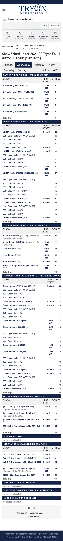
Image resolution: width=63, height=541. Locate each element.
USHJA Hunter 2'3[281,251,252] (17, 151)
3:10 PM (50, 388)
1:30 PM (46, 261)
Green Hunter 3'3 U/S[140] (15, 369)
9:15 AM (46, 413)
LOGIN (44, 26)
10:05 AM (46, 167)
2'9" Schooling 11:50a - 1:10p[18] (18, 98)
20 (60, 351)
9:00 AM (46, 147)
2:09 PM (46, 198)
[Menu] (4, 9)
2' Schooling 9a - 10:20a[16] (15, 85)
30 (56, 261)
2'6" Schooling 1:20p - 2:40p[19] (17, 105)
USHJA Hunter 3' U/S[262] (14, 388)
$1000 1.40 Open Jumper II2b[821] (18, 408)
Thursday (38, 65)
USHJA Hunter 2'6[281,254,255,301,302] (20, 173)
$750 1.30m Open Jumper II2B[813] (19, 414)
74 (56, 468)
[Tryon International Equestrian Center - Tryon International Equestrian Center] (33, 9)
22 (56, 242)
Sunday (22, 70)
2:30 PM (46, 202)
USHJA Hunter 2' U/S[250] (14, 147)
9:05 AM (46, 462)
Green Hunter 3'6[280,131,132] (16, 305)
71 (56, 413)
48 (56, 132)
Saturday (9, 70)
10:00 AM (46, 243)
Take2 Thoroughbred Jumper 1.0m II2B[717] (20, 266)
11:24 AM (50, 346)
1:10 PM (50, 369)
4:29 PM (46, 217)
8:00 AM (46, 132)
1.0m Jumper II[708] (12, 261)
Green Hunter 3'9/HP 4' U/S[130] (17, 301)
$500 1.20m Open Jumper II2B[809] (19, 469)
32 (56, 202)
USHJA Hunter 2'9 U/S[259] (15, 217)
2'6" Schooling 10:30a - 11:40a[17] (18, 92)
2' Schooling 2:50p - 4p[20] (15, 111)
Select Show (7, 46)
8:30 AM (46, 454)
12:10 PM (46, 256)
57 (56, 173)
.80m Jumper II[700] (12, 248)
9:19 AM (50, 301)
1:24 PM (50, 373)
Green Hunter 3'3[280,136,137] (16, 351)
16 (60, 327)
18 (56, 255)
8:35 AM (46, 458)
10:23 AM (46, 174)
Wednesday (23, 65)
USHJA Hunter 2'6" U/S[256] (15, 198)
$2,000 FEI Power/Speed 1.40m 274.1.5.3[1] (21, 420)
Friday (51, 65)
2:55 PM (46, 426)
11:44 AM (50, 353)
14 (56, 462)
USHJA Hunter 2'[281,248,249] (16, 132)
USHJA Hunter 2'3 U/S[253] (15, 166)
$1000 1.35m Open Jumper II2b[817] (19, 475)
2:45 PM (46, 475)
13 (56, 151)
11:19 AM (46, 250)
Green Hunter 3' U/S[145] (14, 345)
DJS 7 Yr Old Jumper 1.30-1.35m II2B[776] (22, 462)
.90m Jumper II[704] (12, 255)
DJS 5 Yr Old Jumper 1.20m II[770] (18, 454)
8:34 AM (50, 286)
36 (56, 235)
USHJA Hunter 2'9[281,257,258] (17, 202)
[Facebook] (29, 508)
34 (56, 426)
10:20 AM (50, 328)
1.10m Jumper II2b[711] (21, 237)
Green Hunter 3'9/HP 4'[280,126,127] (19, 286)
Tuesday (9, 65)
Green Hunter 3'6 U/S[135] (15, 320)
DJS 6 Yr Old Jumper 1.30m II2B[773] (19, 458)
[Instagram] (34, 508)
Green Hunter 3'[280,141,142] (16, 327)
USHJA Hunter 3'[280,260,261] (16, 373)
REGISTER (55, 26)
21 (56, 475)
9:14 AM (46, 151)
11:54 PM (46, 86)
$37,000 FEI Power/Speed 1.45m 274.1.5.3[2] (21, 427)
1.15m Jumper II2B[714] (21, 243)
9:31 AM (50, 305)
